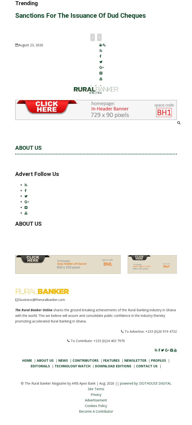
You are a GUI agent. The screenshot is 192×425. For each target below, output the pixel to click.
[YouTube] (101, 78)
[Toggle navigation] (24, 126)
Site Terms (96, 389)
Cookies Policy (96, 406)
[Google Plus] (102, 67)
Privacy (96, 394)
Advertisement (96, 400)
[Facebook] (100, 56)
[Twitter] (101, 62)
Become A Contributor (96, 411)
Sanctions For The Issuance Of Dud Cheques (80, 15)
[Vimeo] (101, 73)
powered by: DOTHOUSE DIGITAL (145, 383)
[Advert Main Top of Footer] (68, 264)
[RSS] (101, 50)
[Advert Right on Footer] (152, 264)
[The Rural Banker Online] (95, 89)
